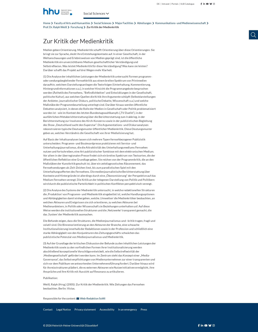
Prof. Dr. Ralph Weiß (55, 27)
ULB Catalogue (187, 4)
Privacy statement (85, 309)
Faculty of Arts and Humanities (72, 23)
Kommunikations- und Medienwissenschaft (180, 23)
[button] (253, 34)
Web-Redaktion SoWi (92, 298)
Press (144, 309)
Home (46, 23)
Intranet (165, 4)
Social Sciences (102, 23)
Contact (48, 309)
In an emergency (127, 309)
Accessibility (107, 309)
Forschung (77, 27)
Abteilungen (144, 23)
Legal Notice (63, 309)
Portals (175, 4)
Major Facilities (124, 23)
